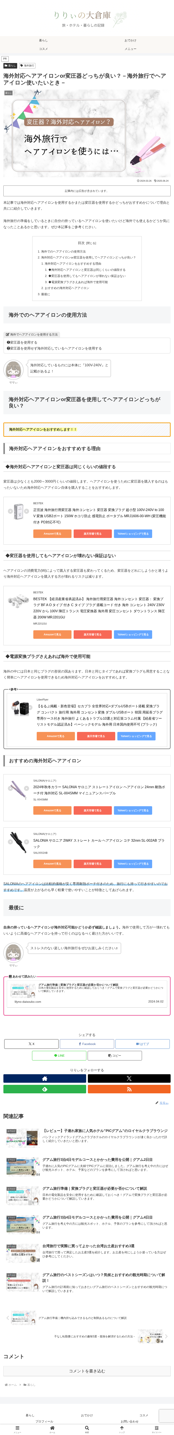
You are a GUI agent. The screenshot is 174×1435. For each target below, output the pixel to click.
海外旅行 (29, 65)
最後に (45, 294)
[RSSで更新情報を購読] (129, 1089)
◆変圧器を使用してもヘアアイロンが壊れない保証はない (87, 276)
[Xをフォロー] (129, 1078)
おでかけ (87, 1415)
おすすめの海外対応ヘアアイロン (67, 288)
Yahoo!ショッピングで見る (133, 533)
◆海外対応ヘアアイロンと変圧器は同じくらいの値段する (87, 269)
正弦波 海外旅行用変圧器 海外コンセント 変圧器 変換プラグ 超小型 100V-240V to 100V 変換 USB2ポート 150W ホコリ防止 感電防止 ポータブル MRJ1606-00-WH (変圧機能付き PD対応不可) (99, 516)
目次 (81, 243)
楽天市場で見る (93, 533)
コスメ (143, 1415)
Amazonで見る (52, 533)
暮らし (12, 65)
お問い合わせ (130, 1421)
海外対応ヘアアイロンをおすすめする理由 (73, 263)
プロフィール (44, 1421)
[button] (115, 1055)
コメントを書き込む (87, 1371)
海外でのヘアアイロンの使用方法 (63, 251)
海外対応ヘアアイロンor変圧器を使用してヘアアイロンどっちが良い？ (88, 257)
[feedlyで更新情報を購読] (44, 1089)
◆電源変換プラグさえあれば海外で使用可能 (78, 282)
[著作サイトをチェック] (44, 1078)
